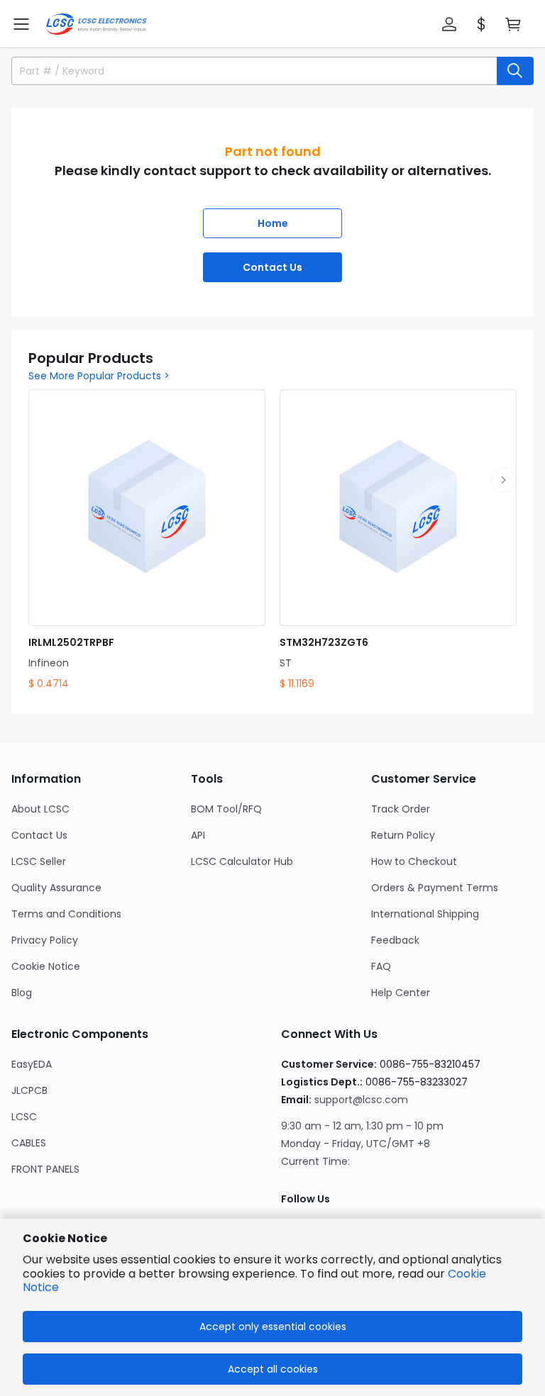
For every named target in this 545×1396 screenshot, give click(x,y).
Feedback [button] (395, 940)
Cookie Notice (45, 966)
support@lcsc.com (361, 1100)
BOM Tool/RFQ (226, 809)
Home (273, 223)
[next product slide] (504, 480)
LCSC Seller (38, 861)
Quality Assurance (56, 888)
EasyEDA (31, 1064)
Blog (21, 992)
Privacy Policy (44, 940)
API (198, 835)
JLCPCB (29, 1090)
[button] (21, 24)
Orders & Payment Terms (434, 888)
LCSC (24, 1117)
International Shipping (425, 914)
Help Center (400, 992)
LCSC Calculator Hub (242, 861)
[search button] (515, 71)
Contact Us (272, 267)
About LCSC (40, 809)
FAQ (381, 966)
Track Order (400, 809)
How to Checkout (414, 861)
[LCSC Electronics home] (96, 24)
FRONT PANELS (45, 1169)
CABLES (28, 1143)
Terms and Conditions (66, 914)
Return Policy (403, 835)
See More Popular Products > (99, 376)
